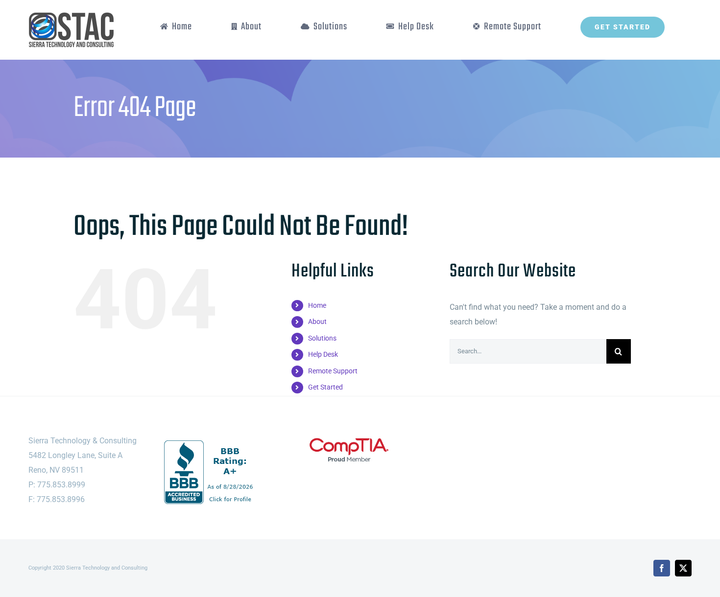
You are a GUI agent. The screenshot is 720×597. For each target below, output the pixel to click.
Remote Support (333, 371)
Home (317, 305)
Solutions (322, 338)
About (317, 321)
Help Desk (323, 354)
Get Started (325, 387)
